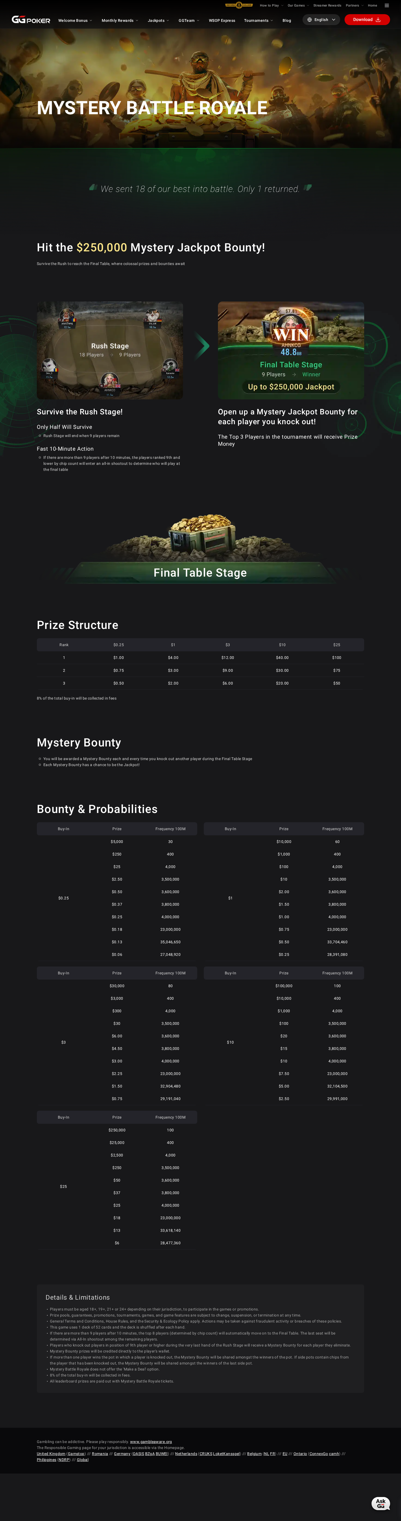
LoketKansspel (226, 1453)
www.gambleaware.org (151, 1441)
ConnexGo (319, 1453)
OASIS (138, 1453)
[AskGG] (381, 1503)
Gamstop (76, 1453)
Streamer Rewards (327, 5)
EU (285, 1453)
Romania (100, 1453)
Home (372, 5)
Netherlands (186, 1453)
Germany (122, 1453)
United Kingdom (51, 1453)
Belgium (254, 1453)
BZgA (150, 1453)
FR (272, 1453)
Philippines (46, 1459)
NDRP (64, 1459)
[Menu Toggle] (387, 5)
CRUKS (206, 1453)
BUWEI (162, 1453)
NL (266, 1453)
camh (334, 1453)
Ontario (300, 1453)
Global (83, 1459)
